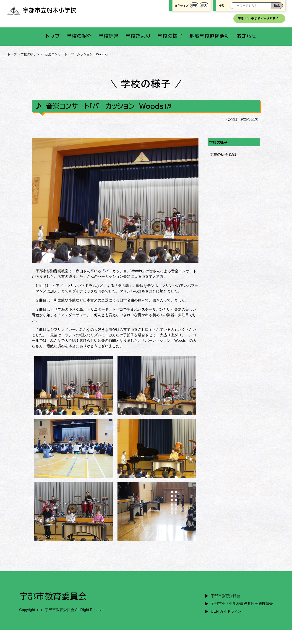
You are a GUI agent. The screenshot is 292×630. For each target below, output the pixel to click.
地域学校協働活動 (209, 36)
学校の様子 (169, 36)
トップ (52, 36)
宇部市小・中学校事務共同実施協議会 (242, 604)
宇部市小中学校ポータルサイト (259, 18)
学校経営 (109, 36)
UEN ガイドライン (226, 611)
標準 (194, 5)
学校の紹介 (79, 36)
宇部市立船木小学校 (49, 10)
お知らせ (246, 36)
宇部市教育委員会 (225, 596)
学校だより (138, 36)
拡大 (204, 5)
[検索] (277, 6)
